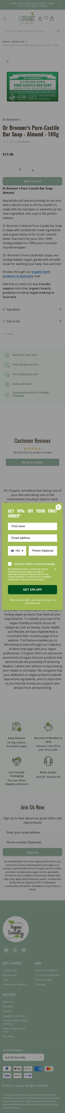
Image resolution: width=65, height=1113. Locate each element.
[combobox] (17, 551)
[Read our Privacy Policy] (55, 569)
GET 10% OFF (32, 589)
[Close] (58, 507)
